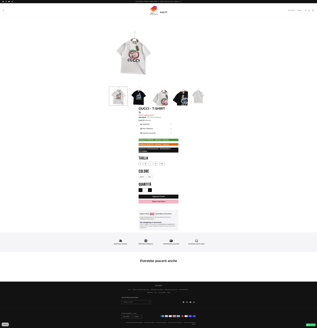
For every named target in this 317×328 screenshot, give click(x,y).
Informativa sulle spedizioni (190, 322)
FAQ (156, 292)
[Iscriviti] (149, 302)
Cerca (129, 289)
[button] (3, 10)
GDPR (168, 292)
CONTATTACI (150, 292)
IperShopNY (131, 322)
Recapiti (194, 324)
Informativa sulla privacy (171, 289)
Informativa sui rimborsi (157, 289)
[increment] (150, 190)
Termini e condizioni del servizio (140, 289)
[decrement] (140, 190)
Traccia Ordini (162, 292)
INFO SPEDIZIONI (183, 289)
